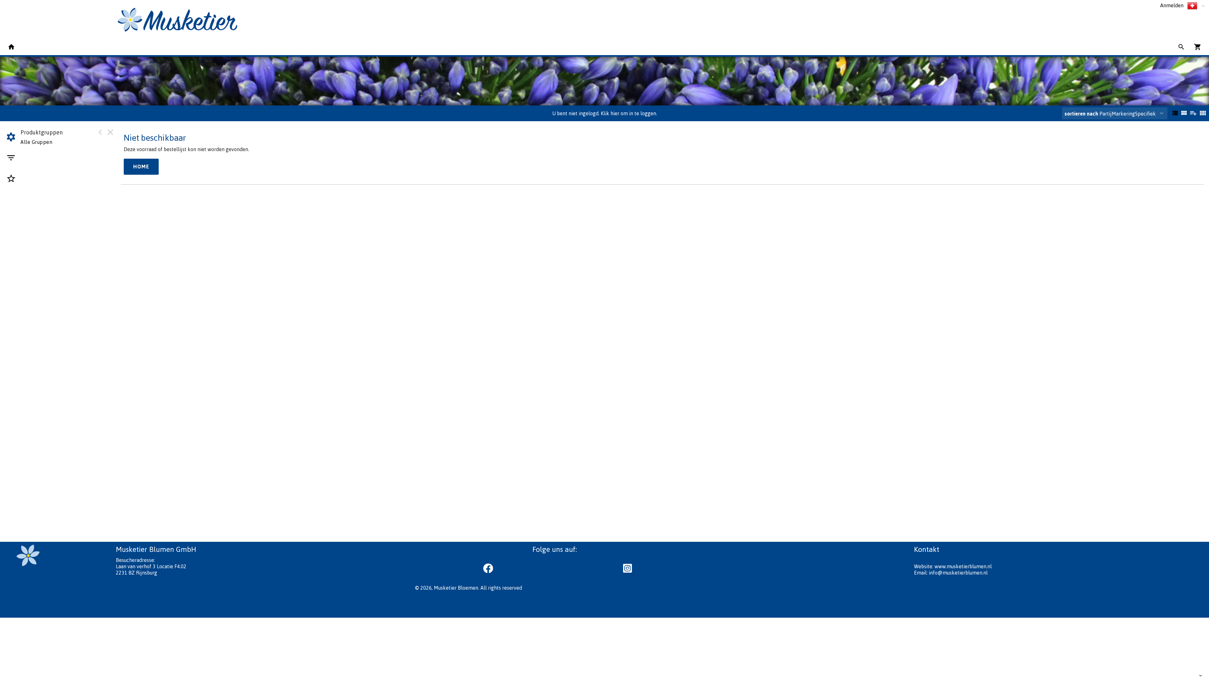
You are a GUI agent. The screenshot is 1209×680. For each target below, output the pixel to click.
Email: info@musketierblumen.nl (951, 573)
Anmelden (1171, 5)
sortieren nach (1081, 113)
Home (141, 166)
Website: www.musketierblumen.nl (953, 566)
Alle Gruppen (36, 142)
